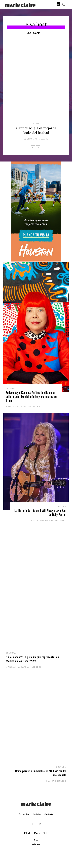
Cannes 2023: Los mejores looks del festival (36, 130)
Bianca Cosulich (56, 781)
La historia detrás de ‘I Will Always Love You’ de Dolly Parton (40, 512)
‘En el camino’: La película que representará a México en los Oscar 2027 (32, 659)
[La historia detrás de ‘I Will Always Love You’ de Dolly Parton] (36, 461)
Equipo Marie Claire (36, 139)
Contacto (48, 814)
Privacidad (24, 814)
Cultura (11, 388)
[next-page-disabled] (38, 148)
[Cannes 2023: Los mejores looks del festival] (36, 83)
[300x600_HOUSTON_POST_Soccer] (36, 260)
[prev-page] (33, 148)
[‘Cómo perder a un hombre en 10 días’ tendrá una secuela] (36, 722)
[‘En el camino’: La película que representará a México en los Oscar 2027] (36, 592)
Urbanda (36, 844)
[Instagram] (40, 824)
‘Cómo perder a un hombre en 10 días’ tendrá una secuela (40, 773)
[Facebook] (32, 824)
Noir (36, 840)
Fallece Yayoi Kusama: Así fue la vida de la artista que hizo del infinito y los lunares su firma (31, 396)
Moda (36, 123)
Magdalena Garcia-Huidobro (24, 406)
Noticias (37, 814)
